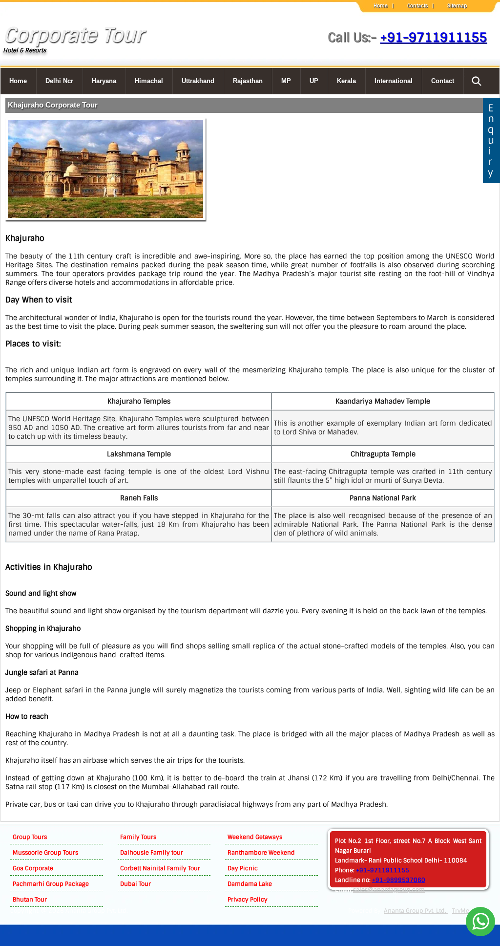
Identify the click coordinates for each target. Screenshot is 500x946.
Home (18, 81)
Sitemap (457, 5)
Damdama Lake (250, 884)
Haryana (104, 81)
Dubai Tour (135, 884)
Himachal (149, 81)
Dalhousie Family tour (151, 853)
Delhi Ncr (59, 81)
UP (314, 81)
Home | (384, 5)
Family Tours (138, 837)
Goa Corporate (33, 868)
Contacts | (420, 5)
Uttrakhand (198, 81)
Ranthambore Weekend (261, 853)
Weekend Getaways (255, 837)
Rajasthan (248, 81)
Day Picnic (243, 868)
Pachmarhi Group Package (51, 884)
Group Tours (30, 837)
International (394, 81)
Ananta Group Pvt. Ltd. (416, 911)
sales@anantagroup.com (389, 890)
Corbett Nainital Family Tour (160, 868)
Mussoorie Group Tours (45, 853)
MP (286, 81)
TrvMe (460, 911)
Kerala (346, 81)
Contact (442, 81)
